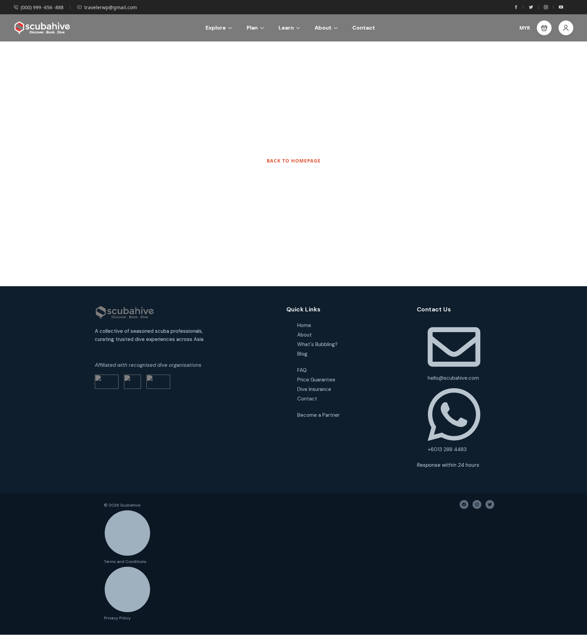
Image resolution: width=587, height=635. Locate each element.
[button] (544, 27)
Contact (363, 27)
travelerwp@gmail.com (110, 7)
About (323, 27)
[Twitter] (489, 504)
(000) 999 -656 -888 (42, 7)
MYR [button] (524, 27)
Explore (216, 27)
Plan (252, 27)
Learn (286, 27)
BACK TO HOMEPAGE (294, 160)
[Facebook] (464, 504)
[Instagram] (477, 504)
